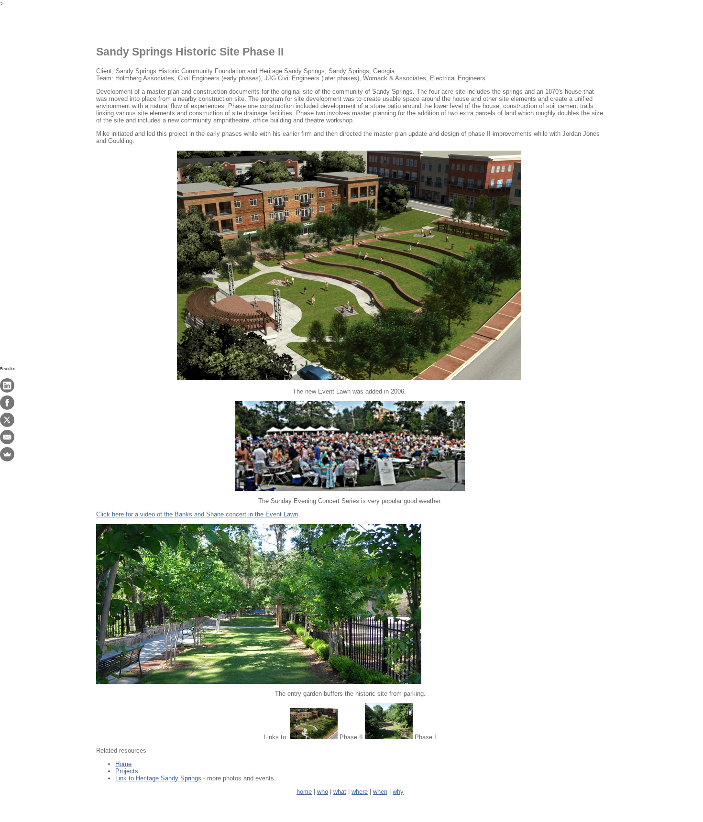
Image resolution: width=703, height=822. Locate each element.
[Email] (7, 437)
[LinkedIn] (7, 385)
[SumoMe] (7, 454)
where (360, 791)
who (322, 791)
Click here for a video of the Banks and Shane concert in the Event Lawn (197, 514)
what (339, 791)
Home (123, 763)
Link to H (158, 778)
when (380, 791)
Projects (126, 771)
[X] (7, 420)
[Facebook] (7, 402)
